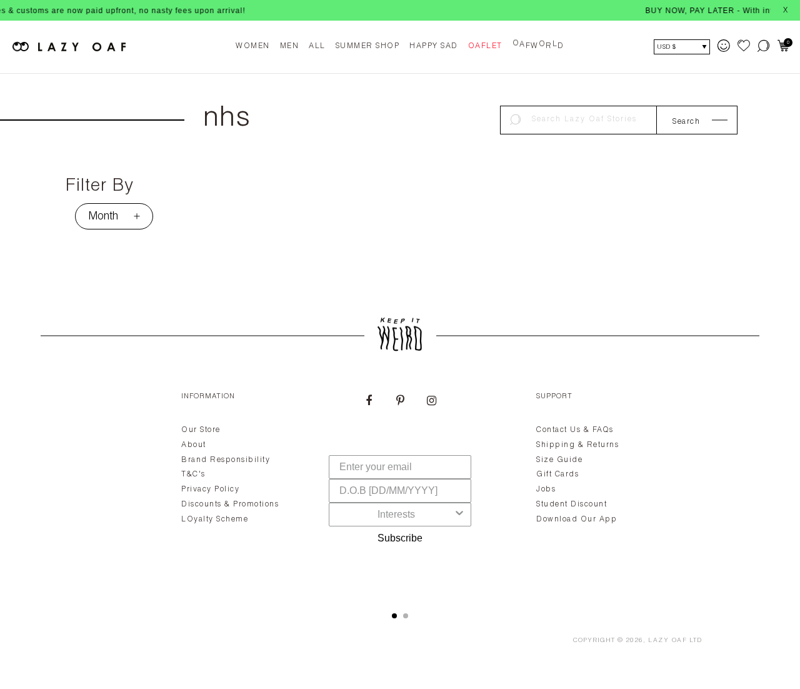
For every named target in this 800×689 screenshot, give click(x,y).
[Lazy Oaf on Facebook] (368, 402)
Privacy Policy (210, 489)
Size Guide (559, 460)
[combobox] (396, 514)
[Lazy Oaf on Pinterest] (400, 402)
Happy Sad (433, 46)
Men (289, 46)
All (317, 46)
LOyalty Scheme (214, 519)
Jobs (546, 489)
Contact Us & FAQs (575, 430)
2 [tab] (405, 615)
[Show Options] (459, 514)
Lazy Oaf (667, 641)
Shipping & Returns (577, 445)
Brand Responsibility (225, 460)
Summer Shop (368, 46)
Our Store (201, 430)
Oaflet (485, 46)
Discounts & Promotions (230, 504)
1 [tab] (394, 615)
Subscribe (400, 538)
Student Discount (571, 504)
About (193, 445)
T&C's (193, 474)
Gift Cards (557, 474)
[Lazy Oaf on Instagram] (431, 402)
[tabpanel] (400, 487)
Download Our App (576, 519)
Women (253, 46)
